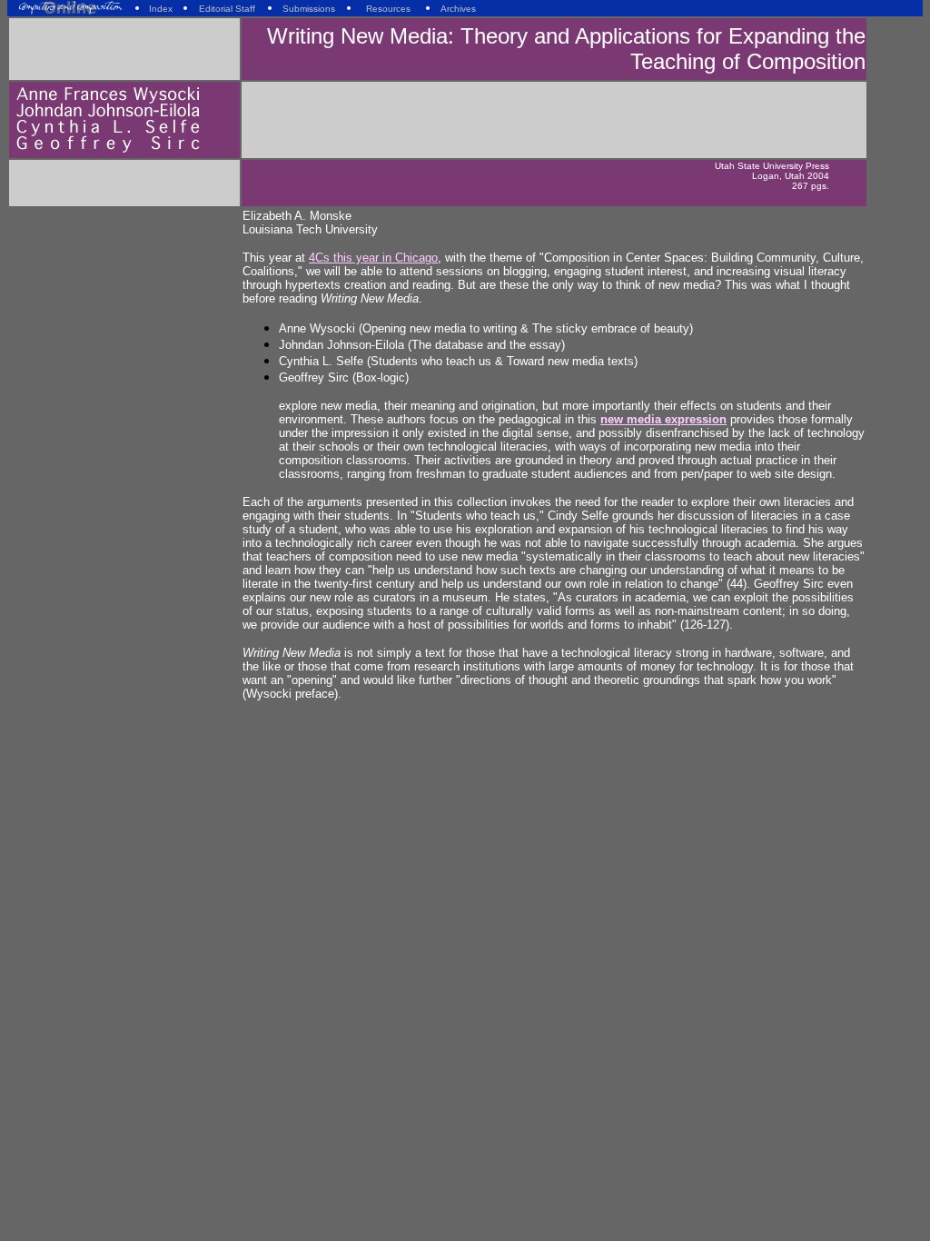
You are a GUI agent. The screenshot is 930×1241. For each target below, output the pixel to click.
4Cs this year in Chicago (373, 257)
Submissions (308, 9)
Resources (388, 9)
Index (161, 9)
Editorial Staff (227, 9)
